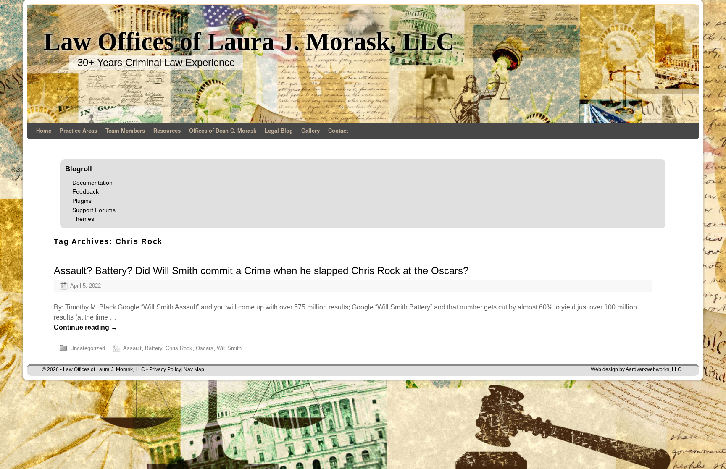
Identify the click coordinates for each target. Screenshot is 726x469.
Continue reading (86, 327)
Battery (153, 348)
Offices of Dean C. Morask (222, 131)
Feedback (85, 191)
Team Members (125, 131)
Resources (167, 131)
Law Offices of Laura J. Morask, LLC (249, 41)
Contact (338, 131)
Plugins (82, 200)
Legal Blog (279, 131)
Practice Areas (78, 131)
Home (43, 131)
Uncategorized (87, 348)
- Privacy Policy (163, 369)
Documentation (92, 182)
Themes (83, 218)
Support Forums (94, 210)
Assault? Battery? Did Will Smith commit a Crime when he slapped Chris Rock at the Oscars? (261, 270)
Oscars (204, 348)
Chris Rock (179, 348)
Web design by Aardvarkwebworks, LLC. (637, 369)
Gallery (310, 131)
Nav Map (194, 369)
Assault (132, 348)
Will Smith (229, 348)
